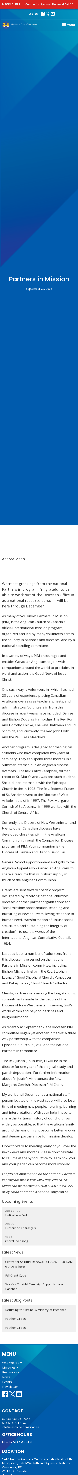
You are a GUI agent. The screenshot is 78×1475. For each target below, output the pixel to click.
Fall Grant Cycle (15, 1275)
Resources (10, 1372)
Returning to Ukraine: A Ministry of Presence (35, 1310)
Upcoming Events (17, 1201)
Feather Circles (15, 1319)
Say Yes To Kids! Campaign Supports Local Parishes (34, 1286)
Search (33, 14)
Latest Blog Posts (17, 1300)
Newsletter (10, 1387)
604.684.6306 (11, 1419)
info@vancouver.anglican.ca (20, 1427)
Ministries (9, 1367)
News (6, 1377)
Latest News (12, 1252)
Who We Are (11, 1363)
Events (7, 1382)
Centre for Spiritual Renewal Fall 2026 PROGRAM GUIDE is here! (39, 1264)
